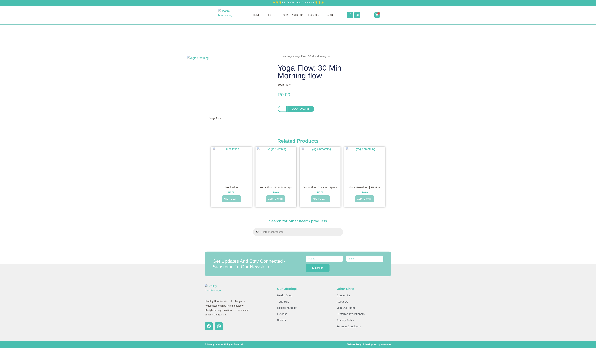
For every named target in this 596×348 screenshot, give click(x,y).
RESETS (271, 15)
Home (281, 56)
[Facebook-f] (350, 15)
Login (330, 15)
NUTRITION (297, 15)
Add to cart (300, 108)
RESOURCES (313, 15)
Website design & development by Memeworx (369, 344)
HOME (256, 15)
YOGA (285, 15)
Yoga (289, 56)
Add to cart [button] (231, 199)
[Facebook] (209, 326)
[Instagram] (357, 15)
